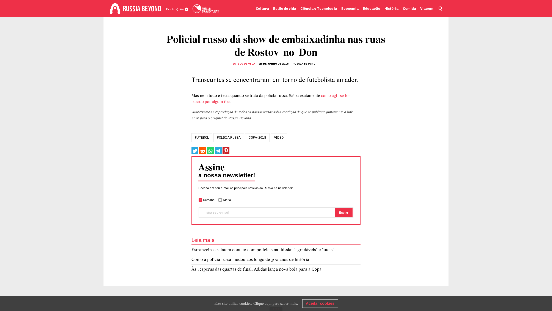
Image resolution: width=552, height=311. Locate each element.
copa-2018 (257, 138)
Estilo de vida (284, 8)
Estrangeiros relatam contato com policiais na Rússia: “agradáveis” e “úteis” (262, 250)
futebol (202, 138)
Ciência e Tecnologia (318, 8)
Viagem (426, 8)
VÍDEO (279, 138)
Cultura (262, 8)
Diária (227, 200)
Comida (409, 8)
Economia (350, 8)
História (391, 8)
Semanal (209, 200)
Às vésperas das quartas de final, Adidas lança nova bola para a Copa (256, 269)
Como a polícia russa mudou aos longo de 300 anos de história (250, 259)
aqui (268, 303)
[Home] (115, 8)
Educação (371, 8)
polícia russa (229, 138)
